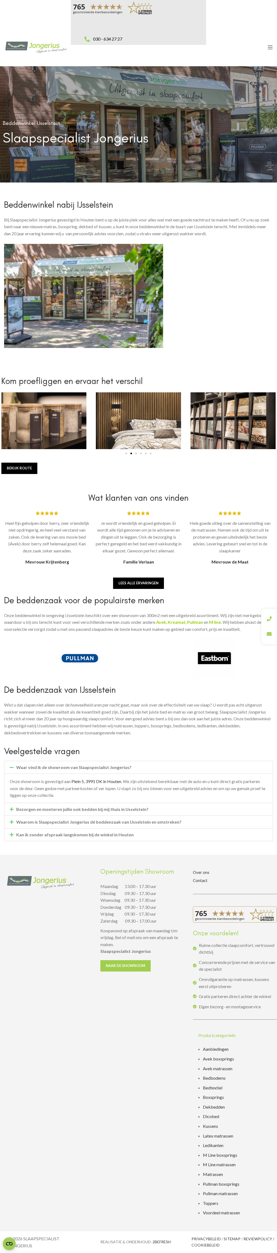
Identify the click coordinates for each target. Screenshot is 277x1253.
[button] (126, 453)
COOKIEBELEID (206, 1245)
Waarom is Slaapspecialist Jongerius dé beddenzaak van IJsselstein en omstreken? (99, 821)
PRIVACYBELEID (206, 1239)
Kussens (210, 1126)
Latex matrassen (218, 1135)
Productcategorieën (217, 1035)
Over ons (201, 872)
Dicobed (211, 1116)
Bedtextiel (212, 1087)
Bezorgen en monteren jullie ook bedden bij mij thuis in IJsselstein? (82, 809)
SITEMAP (232, 1239)
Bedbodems (214, 1077)
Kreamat (177, 622)
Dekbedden (214, 1106)
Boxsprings (213, 1097)
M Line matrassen (219, 1164)
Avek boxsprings (218, 1058)
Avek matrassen (217, 1068)
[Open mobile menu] (270, 47)
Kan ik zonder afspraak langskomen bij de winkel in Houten (75, 834)
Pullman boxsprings (221, 1183)
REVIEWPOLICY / (258, 1239)
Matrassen (213, 1174)
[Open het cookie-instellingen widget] (9, 1243)
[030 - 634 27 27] (87, 33)
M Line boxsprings (220, 1155)
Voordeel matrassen (221, 1212)
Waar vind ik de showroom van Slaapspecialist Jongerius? (73, 767)
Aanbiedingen (216, 1049)
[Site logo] (36, 46)
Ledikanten (213, 1145)
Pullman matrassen (220, 1193)
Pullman (195, 622)
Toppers (210, 1203)
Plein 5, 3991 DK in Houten (96, 781)
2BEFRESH (162, 1241)
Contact (200, 880)
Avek (161, 622)
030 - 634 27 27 (107, 38)
